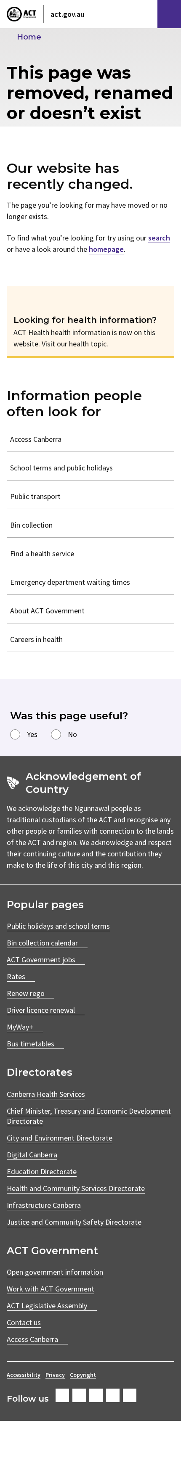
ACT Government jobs (41, 959)
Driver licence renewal (41, 1010)
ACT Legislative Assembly (47, 1305)
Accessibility (23, 1374)
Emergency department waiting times (70, 582)
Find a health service (42, 553)
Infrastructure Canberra (44, 1205)
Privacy (55, 1374)
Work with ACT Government (50, 1289)
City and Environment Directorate (59, 1138)
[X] (96, 1395)
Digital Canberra (32, 1154)
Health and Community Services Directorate (76, 1188)
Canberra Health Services (46, 1094)
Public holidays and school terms (58, 926)
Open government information (55, 1272)
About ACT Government (47, 610)
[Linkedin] (113, 1395)
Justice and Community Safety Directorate (74, 1222)
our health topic (81, 344)
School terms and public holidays (61, 468)
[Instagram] (79, 1395)
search (159, 238)
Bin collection (31, 525)
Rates (16, 976)
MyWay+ (20, 1027)
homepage (106, 249)
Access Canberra (35, 439)
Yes (32, 734)
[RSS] (129, 1395)
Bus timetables (30, 1043)
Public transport (35, 496)
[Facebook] (62, 1395)
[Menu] (169, 14)
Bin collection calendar (42, 943)
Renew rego (26, 993)
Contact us (24, 1322)
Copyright (83, 1374)
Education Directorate (42, 1171)
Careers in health (36, 639)
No (72, 734)
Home (29, 37)
